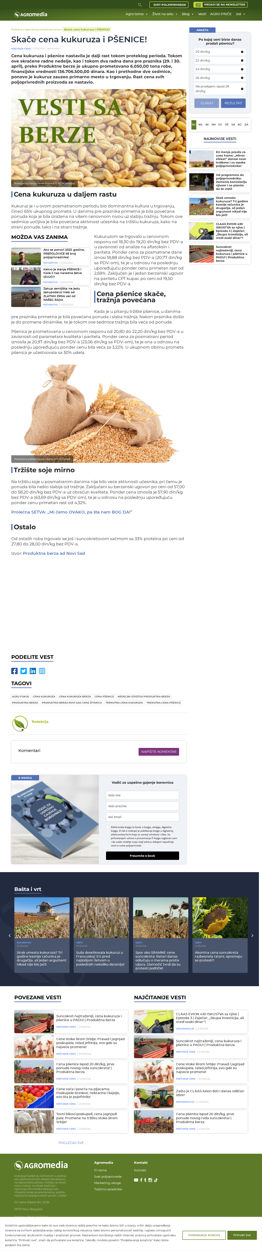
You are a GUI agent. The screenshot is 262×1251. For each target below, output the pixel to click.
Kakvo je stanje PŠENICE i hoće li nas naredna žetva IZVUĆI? (62, 273)
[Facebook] (14, 671)
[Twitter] (23, 671)
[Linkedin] (33, 671)
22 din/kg (202, 60)
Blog (186, 14)
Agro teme (135, 14)
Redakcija (40, 722)
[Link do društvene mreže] (136, 1179)
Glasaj (207, 103)
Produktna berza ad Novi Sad (54, 554)
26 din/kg (202, 78)
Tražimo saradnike (108, 1189)
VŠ (226, 124)
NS (200, 124)
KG (240, 124)
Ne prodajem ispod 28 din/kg (212, 88)
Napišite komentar (158, 752)
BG (194, 124)
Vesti (202, 14)
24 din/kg (202, 69)
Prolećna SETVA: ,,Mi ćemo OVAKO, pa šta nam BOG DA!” (71, 512)
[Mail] (42, 671)
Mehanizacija (185, 1028)
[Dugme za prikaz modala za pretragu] (140, 4)
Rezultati (233, 103)
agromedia (53, 48)
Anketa (202, 30)
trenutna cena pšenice (164, 702)
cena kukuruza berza (75, 696)
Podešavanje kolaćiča (204, 1235)
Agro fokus (20, 696)
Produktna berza (25, 702)
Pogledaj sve (71, 1143)
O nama (100, 1170)
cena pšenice (104, 696)
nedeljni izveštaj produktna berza (144, 696)
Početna (16, 29)
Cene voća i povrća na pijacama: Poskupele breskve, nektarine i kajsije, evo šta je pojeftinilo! (88, 1093)
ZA (246, 124)
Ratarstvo (50, 262)
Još (238, 14)
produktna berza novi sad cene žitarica (72, 702)
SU (220, 124)
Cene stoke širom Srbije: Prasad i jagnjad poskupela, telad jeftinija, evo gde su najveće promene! (90, 1042)
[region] (131, 1234)
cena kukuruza (44, 696)
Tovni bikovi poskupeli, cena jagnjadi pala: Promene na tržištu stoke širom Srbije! (87, 1117)
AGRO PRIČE (221, 14)
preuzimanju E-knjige (149, 838)
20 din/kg (202, 52)
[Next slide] (252, 935)
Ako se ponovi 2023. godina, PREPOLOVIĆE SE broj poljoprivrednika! (64, 253)
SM (213, 124)
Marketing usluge (107, 1183)
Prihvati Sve (242, 1235)
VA (233, 124)
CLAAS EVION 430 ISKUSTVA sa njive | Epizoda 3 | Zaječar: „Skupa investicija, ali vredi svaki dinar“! (210, 1018)
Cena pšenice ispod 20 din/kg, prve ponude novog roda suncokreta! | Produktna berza (85, 1068)
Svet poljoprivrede (170, 4)
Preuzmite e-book (142, 856)
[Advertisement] (98, 604)
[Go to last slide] (10, 935)
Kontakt (140, 1170)
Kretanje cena (50, 29)
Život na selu (162, 14)
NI (207, 124)
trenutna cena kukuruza (124, 702)
